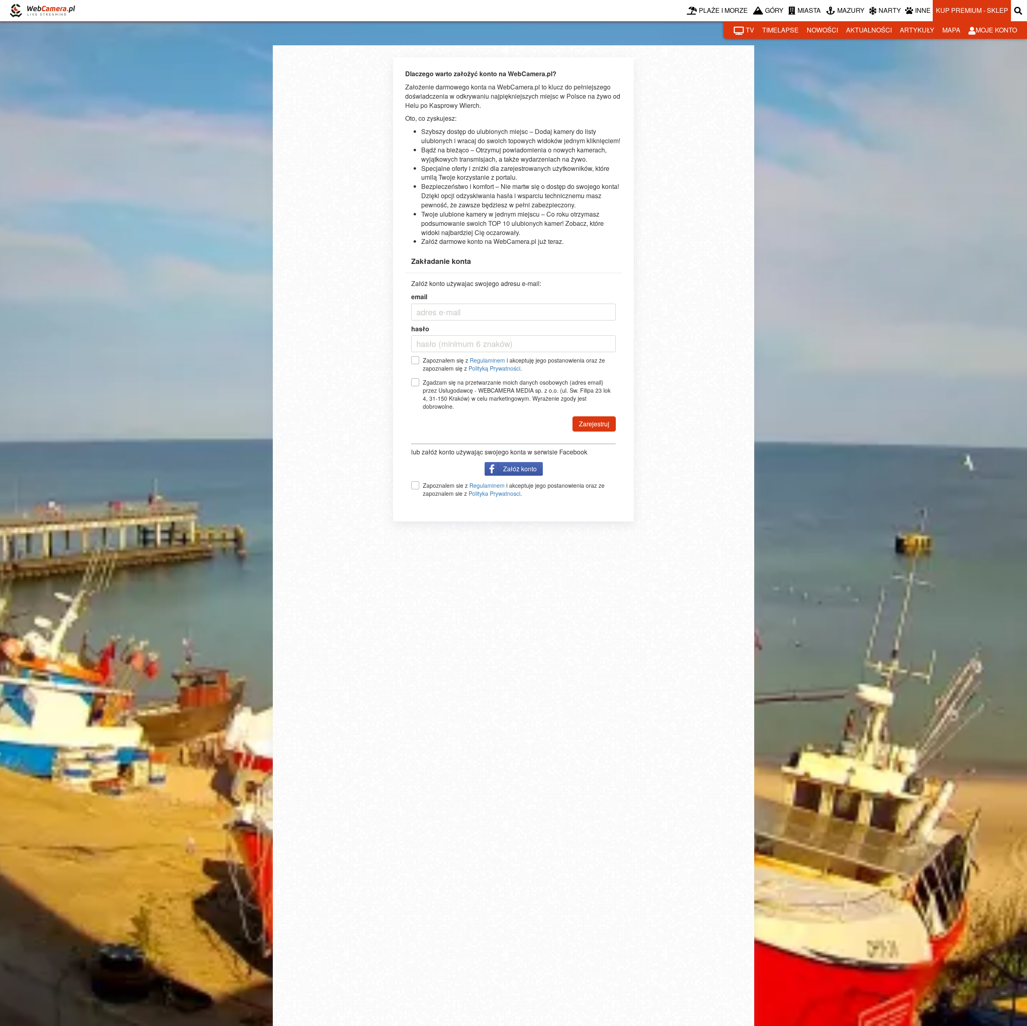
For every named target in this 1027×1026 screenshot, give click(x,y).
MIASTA (809, 10)
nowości (822, 29)
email (419, 296)
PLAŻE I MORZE (723, 10)
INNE (923, 10)
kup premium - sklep (972, 10)
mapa (951, 29)
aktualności (869, 29)
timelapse (780, 29)
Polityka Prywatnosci (494, 493)
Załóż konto (520, 468)
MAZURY (851, 10)
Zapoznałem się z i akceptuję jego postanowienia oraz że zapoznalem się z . (514, 364)
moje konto (996, 29)
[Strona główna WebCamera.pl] (42, 10)
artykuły (917, 29)
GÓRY (774, 10)
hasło (420, 328)
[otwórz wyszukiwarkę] (1019, 10)
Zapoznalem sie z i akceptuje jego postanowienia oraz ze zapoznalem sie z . (514, 489)
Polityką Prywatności (494, 368)
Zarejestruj (594, 423)
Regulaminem (487, 360)
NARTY (890, 10)
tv (750, 29)
